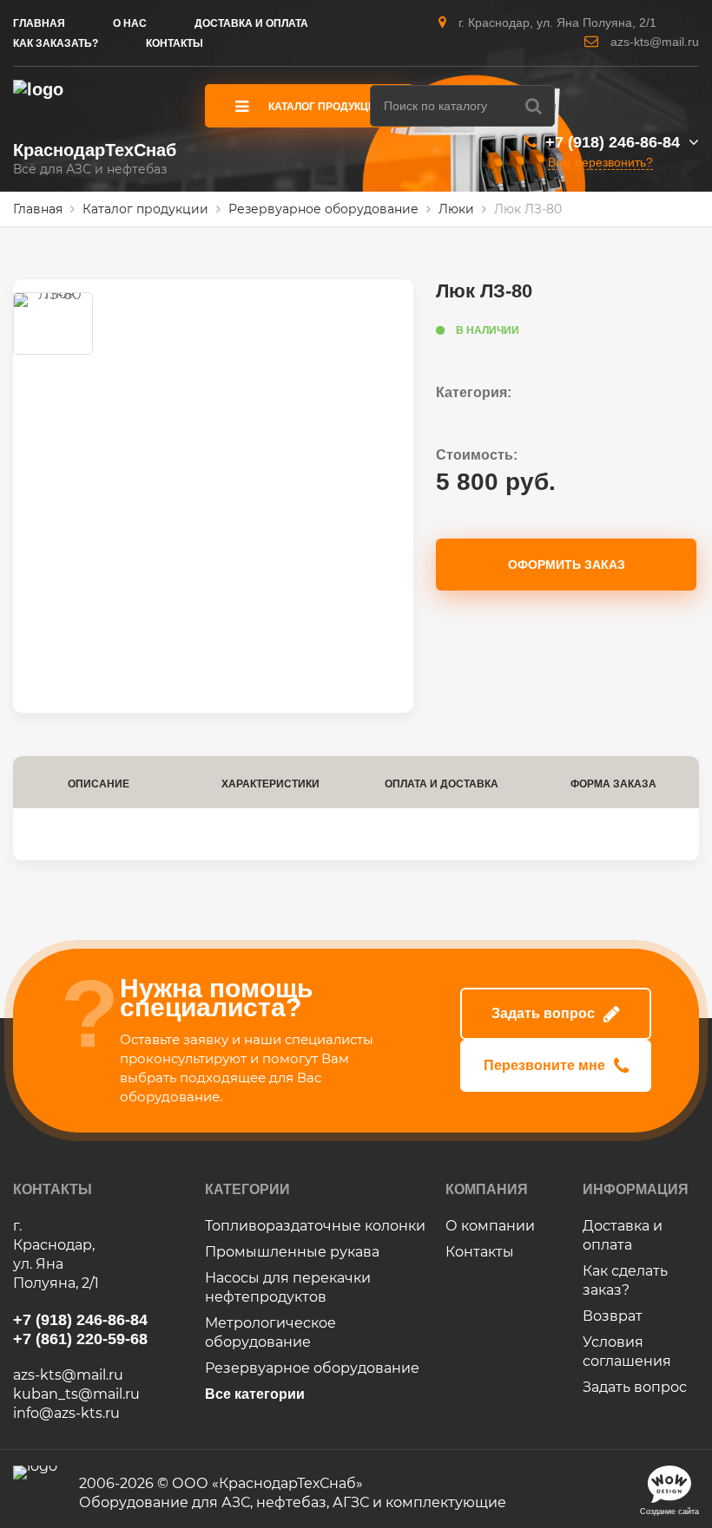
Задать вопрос (543, 1013)
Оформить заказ (566, 564)
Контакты (479, 1252)
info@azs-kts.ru (66, 1413)
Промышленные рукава (292, 1252)
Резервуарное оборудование (312, 1368)
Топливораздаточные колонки (315, 1226)
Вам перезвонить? (600, 162)
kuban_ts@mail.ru (76, 1394)
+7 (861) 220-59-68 (80, 1339)
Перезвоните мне (544, 1065)
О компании (490, 1226)
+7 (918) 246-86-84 (612, 142)
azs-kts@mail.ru (654, 42)
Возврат (613, 1316)
